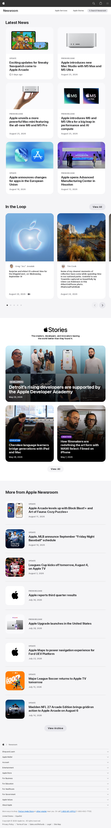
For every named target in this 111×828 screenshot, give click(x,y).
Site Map (57, 824)
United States (7, 816)
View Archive (55, 728)
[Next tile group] (102, 305)
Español (18, 816)
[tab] (7, 305)
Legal (49, 824)
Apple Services (61, 11)
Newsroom (10, 10)
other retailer (41, 811)
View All (97, 206)
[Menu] (107, 3)
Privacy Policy (8, 824)
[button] (93, 3)
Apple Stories (78, 11)
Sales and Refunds (37, 824)
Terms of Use (21, 824)
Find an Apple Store (26, 811)
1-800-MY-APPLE (68, 811)
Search (98, 11)
